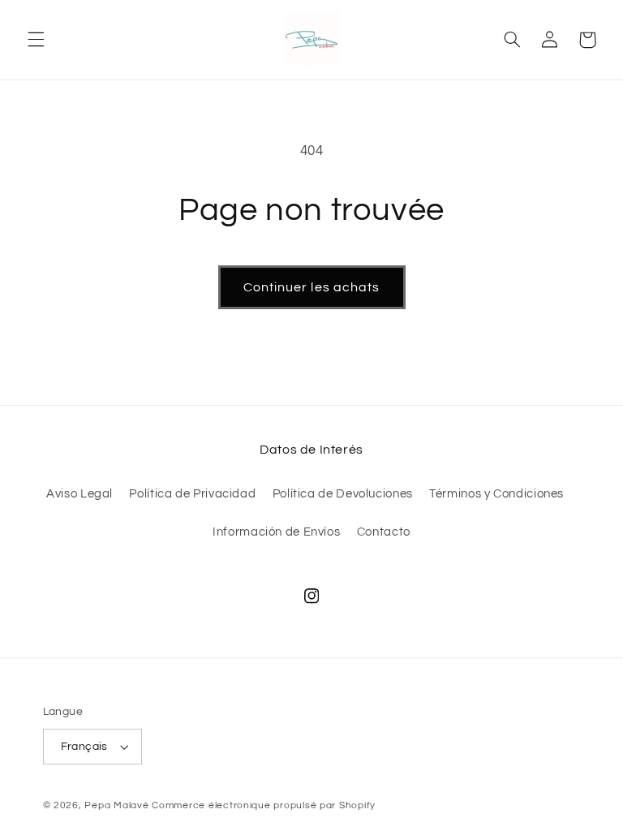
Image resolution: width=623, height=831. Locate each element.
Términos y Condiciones (496, 494)
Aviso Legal (79, 494)
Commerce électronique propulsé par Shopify (264, 805)
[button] (35, 39)
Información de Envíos (276, 532)
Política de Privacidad (192, 494)
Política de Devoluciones (343, 494)
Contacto (383, 532)
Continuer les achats (311, 287)
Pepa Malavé (116, 805)
